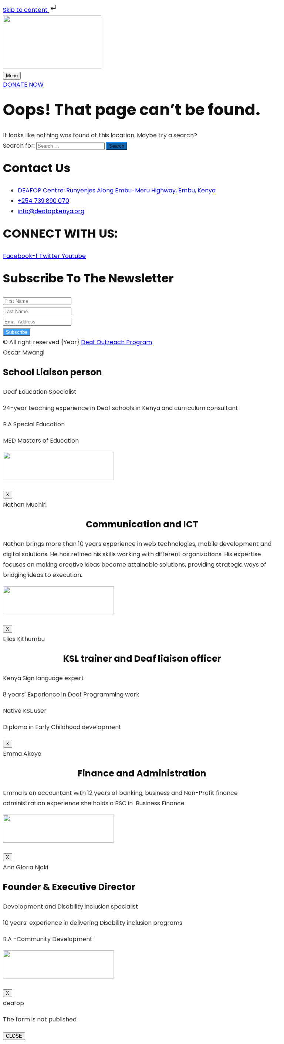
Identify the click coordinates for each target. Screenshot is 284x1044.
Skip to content (26, 10)
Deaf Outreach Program (116, 342)
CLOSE (14, 1036)
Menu (12, 75)
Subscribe (16, 332)
